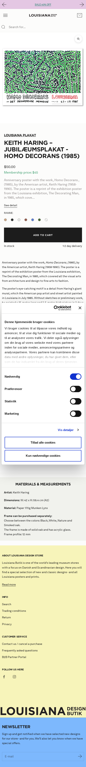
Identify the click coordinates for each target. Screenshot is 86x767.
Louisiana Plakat (20, 135)
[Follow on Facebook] (4, 677)
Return (6, 617)
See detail (10, 205)
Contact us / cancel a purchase (22, 644)
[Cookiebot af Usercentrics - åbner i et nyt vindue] (54, 308)
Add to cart (43, 235)
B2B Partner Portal (14, 657)
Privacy (7, 624)
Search (6, 604)
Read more (9, 584)
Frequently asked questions (20, 650)
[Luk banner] (80, 307)
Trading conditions (14, 611)
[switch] (75, 389)
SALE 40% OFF (43, 4)
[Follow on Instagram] (14, 677)
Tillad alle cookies (43, 442)
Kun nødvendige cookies (43, 455)
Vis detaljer (66, 430)
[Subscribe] (80, 756)
